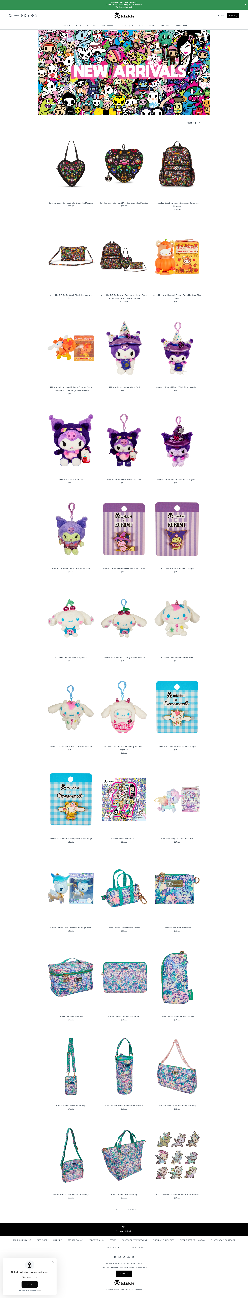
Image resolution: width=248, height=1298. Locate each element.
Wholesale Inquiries (163, 1240)
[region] (124, 5)
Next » (133, 1209)
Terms (113, 1240)
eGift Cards (165, 26)
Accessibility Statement (134, 1240)
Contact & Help (181, 26)
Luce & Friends (107, 26)
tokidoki (111, 1289)
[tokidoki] (124, 15)
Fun (78, 26)
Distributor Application (192, 1240)
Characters (91, 26)
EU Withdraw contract (223, 1240)
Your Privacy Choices (113, 1247)
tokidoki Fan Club (22, 1240)
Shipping (57, 1240)
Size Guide (42, 1240)
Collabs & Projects (126, 26)
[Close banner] (245, 4)
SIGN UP (124, 1273)
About (141, 26)
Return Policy (75, 1240)
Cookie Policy (138, 1247)
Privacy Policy (96, 1240)
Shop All (65, 26)
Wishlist (152, 26)
